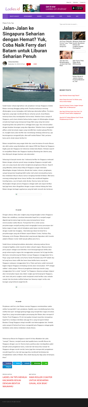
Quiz (77, 16)
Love (60, 16)
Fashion (39, 16)
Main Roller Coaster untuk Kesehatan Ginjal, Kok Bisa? (40, 380)
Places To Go (7, 23)
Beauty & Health (14, 16)
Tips (12, 23)
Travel (69, 16)
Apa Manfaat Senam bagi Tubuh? (69, 95)
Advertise (75, 2)
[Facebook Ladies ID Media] (4, 3)
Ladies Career (50, 16)
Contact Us (82, 2)
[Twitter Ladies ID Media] (6, 3)
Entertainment (28, 16)
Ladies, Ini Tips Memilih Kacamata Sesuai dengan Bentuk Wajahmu (15, 382)
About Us (69, 2)
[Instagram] (9, 3)
